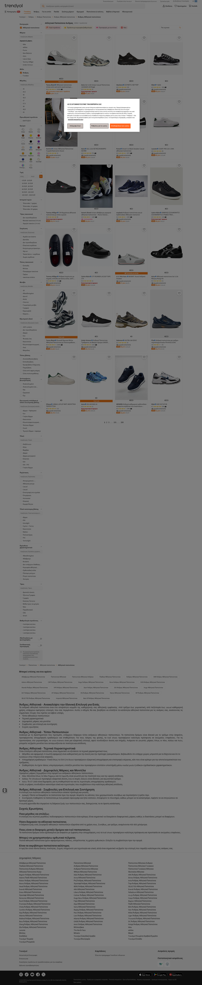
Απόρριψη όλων (75, 126)
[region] (102, 115)
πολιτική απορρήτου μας (75, 119)
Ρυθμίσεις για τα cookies (99, 126)
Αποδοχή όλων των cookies (120, 126)
